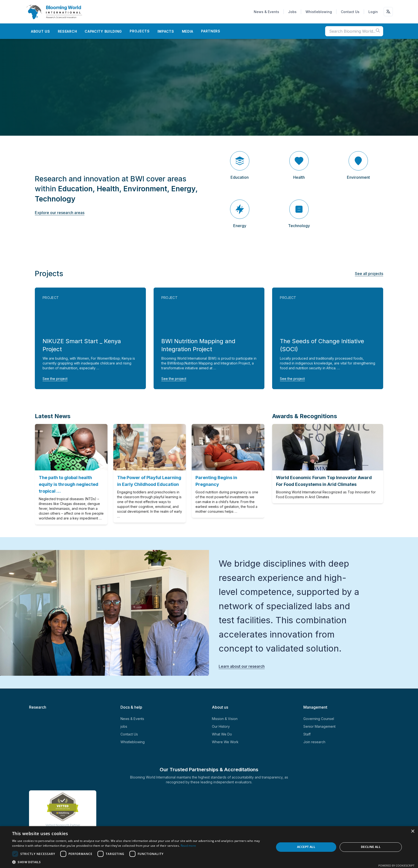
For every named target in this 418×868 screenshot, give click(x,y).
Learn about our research (242, 666)
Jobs (292, 12)
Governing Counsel (318, 719)
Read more (188, 846)
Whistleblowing (319, 12)
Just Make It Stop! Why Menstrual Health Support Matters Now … (157, 484)
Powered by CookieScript (396, 865)
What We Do (222, 734)
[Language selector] (388, 11)
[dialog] (209, 847)
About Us (40, 31)
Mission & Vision (225, 719)
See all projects (369, 273)
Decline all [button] (371, 847)
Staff (307, 734)
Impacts (165, 31)
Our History (221, 726)
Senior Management (319, 726)
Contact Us (350, 12)
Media (188, 31)
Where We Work (225, 742)
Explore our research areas (59, 212)
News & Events (266, 12)
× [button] (412, 831)
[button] (139, 862)
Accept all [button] (306, 847)
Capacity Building (103, 31)
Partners (210, 31)
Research (67, 31)
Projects (140, 31)
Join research (314, 742)
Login (373, 12)
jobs (123, 726)
